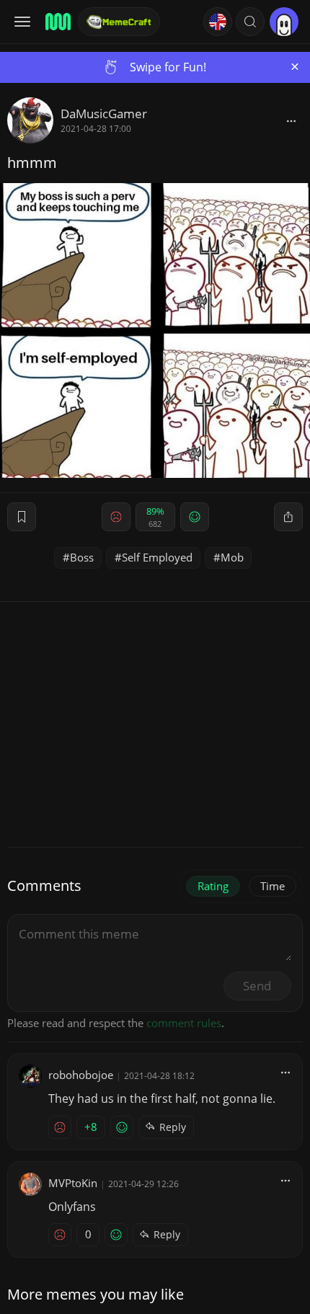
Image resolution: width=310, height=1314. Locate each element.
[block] (291, 120)
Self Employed (157, 557)
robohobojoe (80, 1074)
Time (272, 886)
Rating (213, 886)
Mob (232, 557)
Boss (82, 557)
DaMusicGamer (104, 113)
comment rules (183, 1023)
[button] (250, 21)
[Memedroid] (57, 21)
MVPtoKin (72, 1183)
